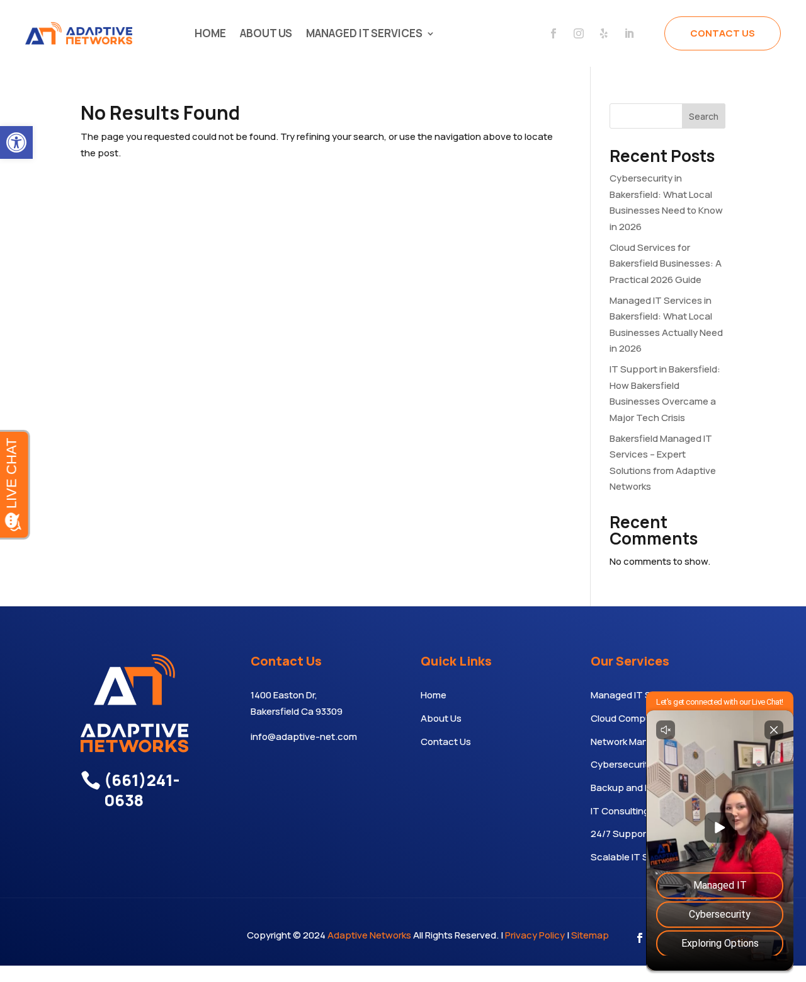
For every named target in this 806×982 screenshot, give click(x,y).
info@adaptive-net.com (304, 736)
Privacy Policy (535, 935)
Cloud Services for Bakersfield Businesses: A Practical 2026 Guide (666, 263)
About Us (266, 33)
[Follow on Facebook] (553, 33)
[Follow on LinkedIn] (629, 33)
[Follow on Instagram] (579, 33)
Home (210, 33)
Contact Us (722, 33)
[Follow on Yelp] (604, 33)
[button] (16, 142)
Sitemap (590, 935)
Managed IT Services (364, 33)
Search (703, 116)
